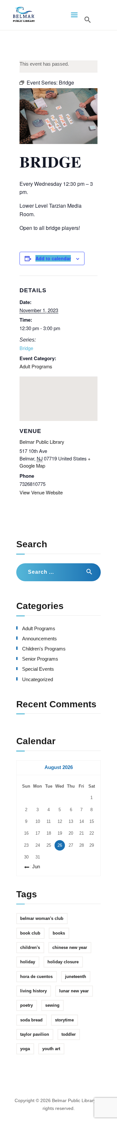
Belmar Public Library (42, 441)
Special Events (38, 669)
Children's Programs (44, 648)
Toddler (68, 1034)
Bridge (26, 348)
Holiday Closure (63, 961)
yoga (25, 1048)
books (59, 933)
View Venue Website (41, 492)
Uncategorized (37, 679)
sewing (52, 1005)
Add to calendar (53, 258)
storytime (64, 1020)
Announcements (39, 638)
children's (30, 947)
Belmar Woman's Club (41, 918)
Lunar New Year (74, 990)
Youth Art (51, 1048)
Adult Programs (36, 366)
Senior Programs (40, 659)
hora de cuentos (36, 976)
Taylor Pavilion (34, 1034)
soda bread (31, 1020)
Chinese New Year (69, 947)
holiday (27, 961)
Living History (33, 990)
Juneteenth (75, 976)
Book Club (30, 933)
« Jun (34, 866)
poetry (26, 1005)
